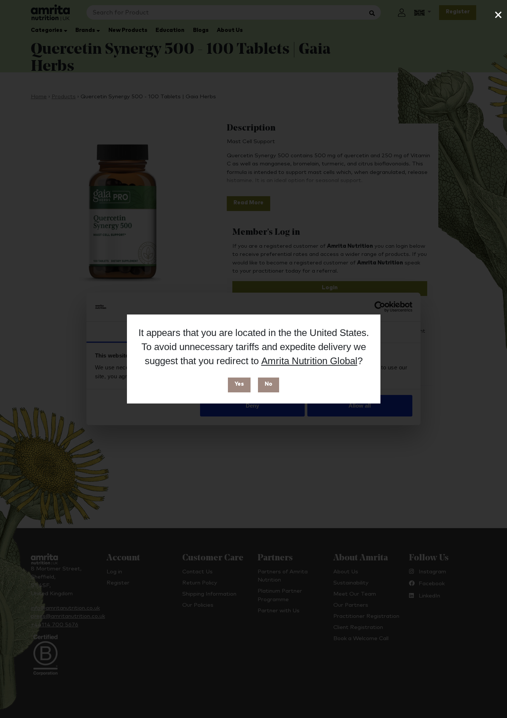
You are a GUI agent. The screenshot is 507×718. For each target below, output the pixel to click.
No (268, 384)
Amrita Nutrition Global (309, 361)
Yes (239, 384)
